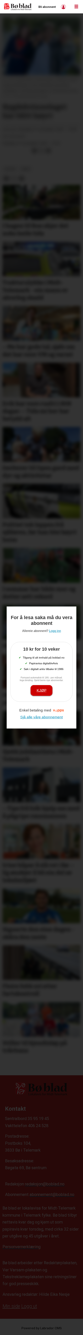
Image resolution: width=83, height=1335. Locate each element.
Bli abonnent (47, 7)
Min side (11, 1306)
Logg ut (29, 1306)
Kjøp (42, 690)
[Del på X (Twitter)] (41, 150)
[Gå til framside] (18, 7)
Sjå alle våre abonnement (41, 717)
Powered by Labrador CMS (41, 1328)
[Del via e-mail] (48, 150)
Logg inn (64, 6)
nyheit (10, 169)
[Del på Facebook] (34, 150)
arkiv (25, 169)
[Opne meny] (76, 6)
